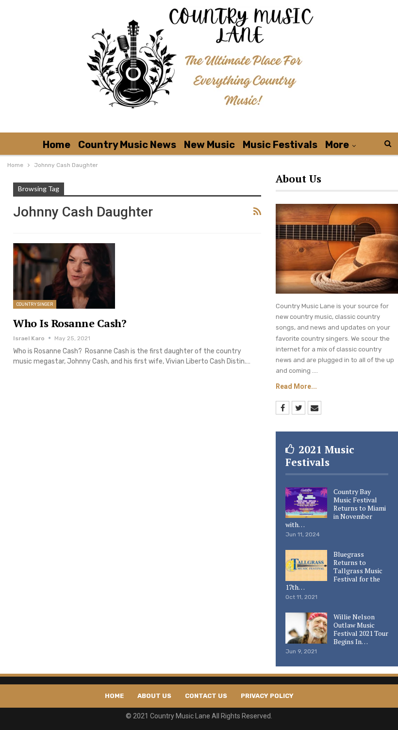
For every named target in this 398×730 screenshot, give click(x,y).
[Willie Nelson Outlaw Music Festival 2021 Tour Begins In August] (306, 628)
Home (56, 144)
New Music (209, 144)
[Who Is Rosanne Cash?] (64, 275)
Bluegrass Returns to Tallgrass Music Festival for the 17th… (333, 570)
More (337, 144)
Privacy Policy (267, 695)
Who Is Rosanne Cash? (69, 323)
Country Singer (35, 304)
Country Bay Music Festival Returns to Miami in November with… (335, 508)
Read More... (296, 386)
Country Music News (127, 144)
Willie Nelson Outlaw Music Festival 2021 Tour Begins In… (360, 629)
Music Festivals (280, 144)
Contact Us (206, 695)
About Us (154, 695)
